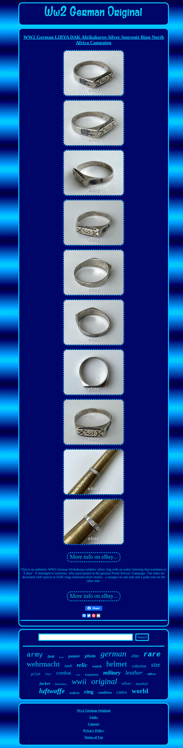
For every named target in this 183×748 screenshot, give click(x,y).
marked (141, 684)
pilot (36, 674)
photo (90, 655)
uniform (74, 693)
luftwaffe (52, 691)
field (51, 656)
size (155, 664)
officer (151, 674)
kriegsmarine (91, 674)
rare (152, 654)
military (112, 673)
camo (122, 692)
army (35, 655)
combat (63, 673)
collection (139, 666)
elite (135, 655)
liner (48, 674)
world (140, 691)
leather (133, 672)
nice (61, 657)
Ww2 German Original (93, 710)
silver (126, 683)
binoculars (61, 684)
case (78, 674)
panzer (74, 656)
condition (105, 692)
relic (82, 665)
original (104, 681)
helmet (116, 664)
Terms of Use (93, 737)
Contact (93, 724)
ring (88, 692)
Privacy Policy (93, 730)
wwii (79, 681)
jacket (45, 683)
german (114, 653)
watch (97, 666)
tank (68, 665)
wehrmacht (43, 664)
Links (94, 717)
